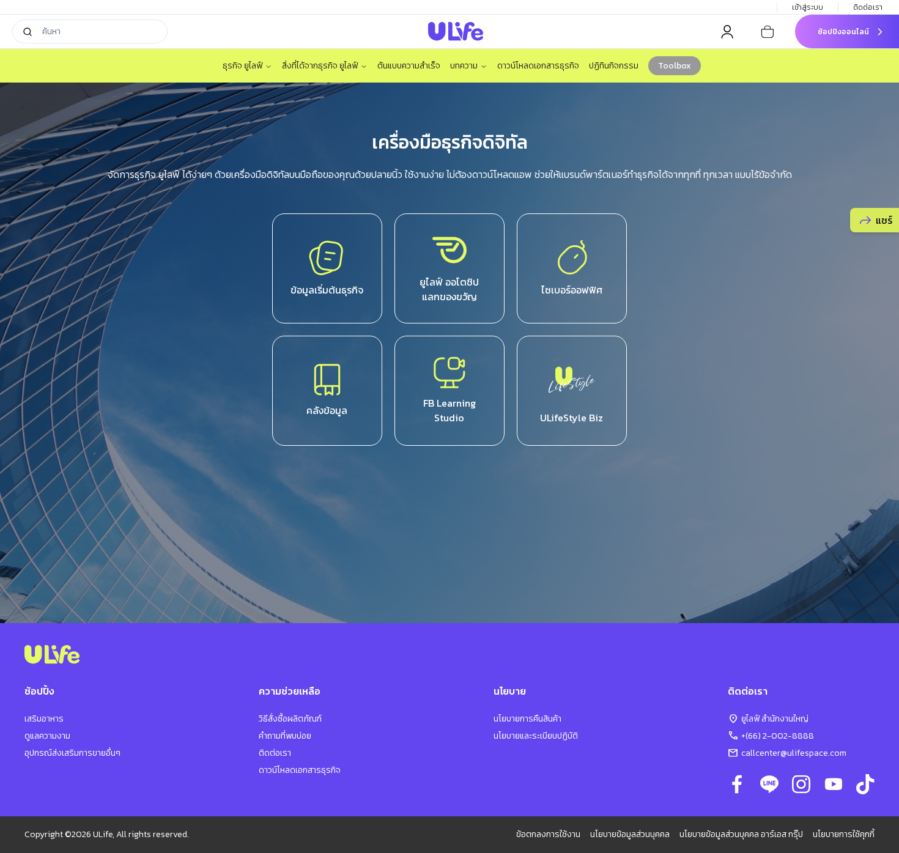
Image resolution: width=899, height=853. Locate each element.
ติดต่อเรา (867, 7)
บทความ (464, 66)
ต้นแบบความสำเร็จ (408, 65)
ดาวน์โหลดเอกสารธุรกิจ (538, 65)
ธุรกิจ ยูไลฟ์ (242, 66)
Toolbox (674, 65)
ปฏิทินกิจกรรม (613, 65)
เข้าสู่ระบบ (807, 7)
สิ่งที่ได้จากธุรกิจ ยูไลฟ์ (320, 66)
